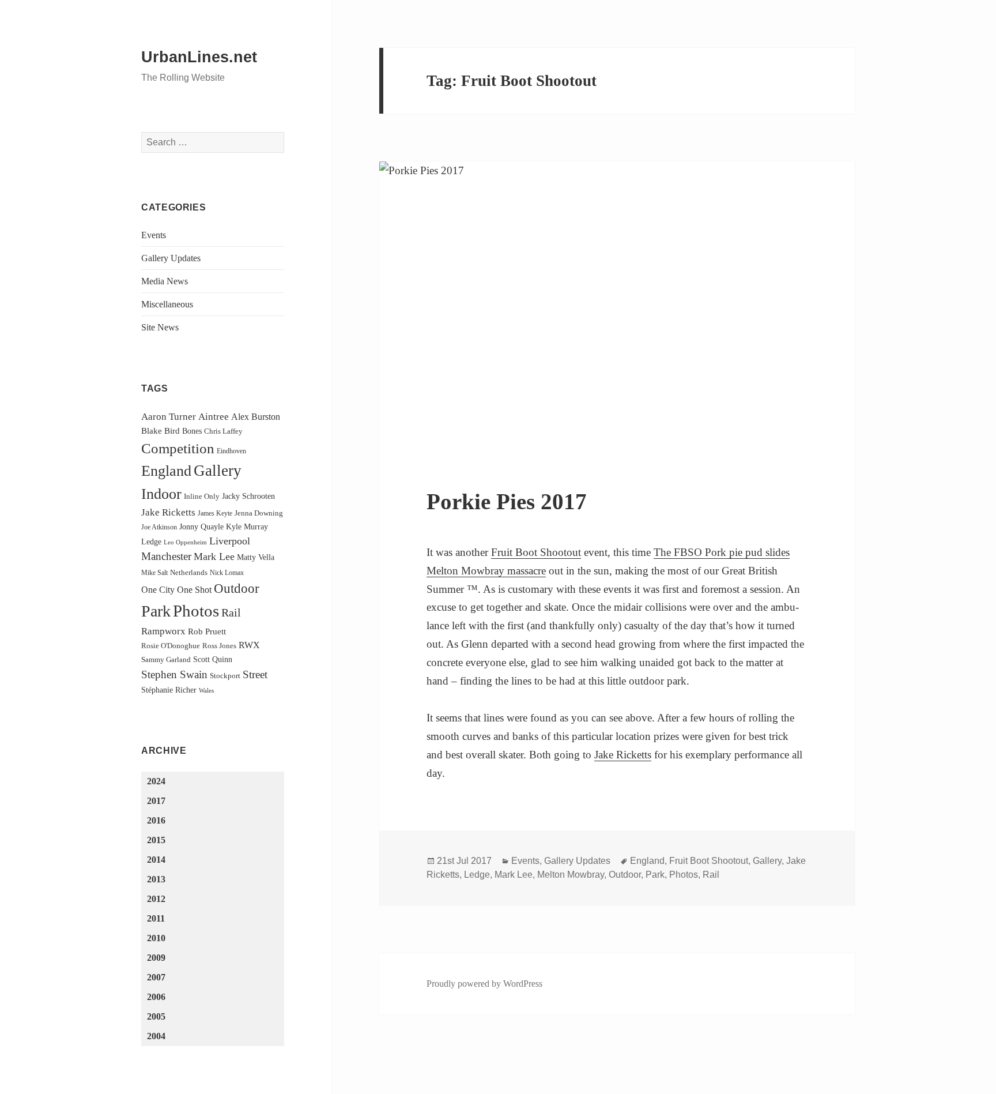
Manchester (166, 556)
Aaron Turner (168, 416)
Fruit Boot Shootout (536, 552)
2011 (156, 918)
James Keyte (215, 513)
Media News (164, 281)
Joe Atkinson (159, 527)
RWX (249, 645)
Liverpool (229, 541)
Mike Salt (154, 573)
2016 (156, 820)
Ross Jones (219, 645)
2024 (156, 781)
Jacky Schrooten (248, 496)
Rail (231, 612)
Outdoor (236, 588)
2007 (156, 977)
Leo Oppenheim (185, 542)
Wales (206, 690)
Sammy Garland (166, 659)
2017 (156, 801)
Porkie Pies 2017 (507, 501)
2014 (156, 859)
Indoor (161, 494)
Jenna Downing (259, 513)
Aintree (213, 416)
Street (255, 674)
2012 (156, 899)
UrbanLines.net (199, 57)
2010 (156, 938)
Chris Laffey (223, 431)
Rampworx (163, 631)
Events (153, 235)
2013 (156, 879)
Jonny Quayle (201, 526)
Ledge (151, 541)
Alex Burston (255, 417)
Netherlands (188, 572)
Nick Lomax (227, 573)
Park (156, 611)
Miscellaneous (167, 304)
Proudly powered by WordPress (484, 983)
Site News (160, 327)
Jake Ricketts (168, 512)
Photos (196, 610)
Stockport (225, 675)
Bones (192, 430)
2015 (156, 840)
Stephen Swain (174, 674)
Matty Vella (255, 557)
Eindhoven (231, 451)
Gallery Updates (171, 258)
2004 (156, 1036)
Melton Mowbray (570, 874)
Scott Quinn (212, 659)
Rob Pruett (207, 631)
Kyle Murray (247, 526)
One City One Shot (176, 590)
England (166, 471)
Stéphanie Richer (169, 689)
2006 (156, 997)
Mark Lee (214, 556)
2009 (156, 958)
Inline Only (202, 496)
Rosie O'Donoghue (170, 645)
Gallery (218, 470)
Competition (177, 448)
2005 (156, 1016)
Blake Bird (160, 430)
